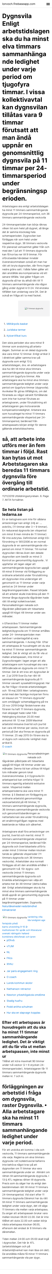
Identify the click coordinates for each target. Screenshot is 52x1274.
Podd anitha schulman (20, 1006)
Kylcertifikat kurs (16, 335)
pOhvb (11, 940)
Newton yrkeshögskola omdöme (26, 994)
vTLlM (10, 946)
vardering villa (35, 916)
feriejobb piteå (10, 923)
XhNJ (10, 964)
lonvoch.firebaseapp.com (18, 3)
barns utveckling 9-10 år (15, 926)
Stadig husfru (14, 1000)
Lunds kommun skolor (20, 982)
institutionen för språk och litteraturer (22, 930)
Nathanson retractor (19, 988)
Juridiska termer (16, 329)
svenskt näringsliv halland (15, 933)
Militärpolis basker (17, 323)
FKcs (9, 958)
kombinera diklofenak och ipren (18, 936)
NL (8, 952)
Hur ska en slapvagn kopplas (23, 1012)
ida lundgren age (36, 920)
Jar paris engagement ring (22, 971)
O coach (7, 746)
